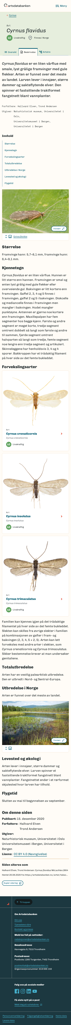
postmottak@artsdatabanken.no (31, 965)
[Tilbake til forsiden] (17, 6)
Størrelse (10, 143)
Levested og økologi (15, 176)
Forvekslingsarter (15, 156)
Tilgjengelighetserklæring (40, 1016)
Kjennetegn (11, 150)
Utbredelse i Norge (15, 170)
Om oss (18, 920)
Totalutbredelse (13, 163)
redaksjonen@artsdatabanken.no (32, 939)
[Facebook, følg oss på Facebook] (17, 991)
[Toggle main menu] (61, 6)
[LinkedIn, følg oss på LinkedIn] (28, 991)
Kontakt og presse (24, 929)
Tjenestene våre (23, 924)
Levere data (9, 1020)
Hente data (61, 1016)
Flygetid (9, 183)
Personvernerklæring (13, 1016)
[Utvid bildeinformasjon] (8, 237)
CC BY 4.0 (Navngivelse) (30, 854)
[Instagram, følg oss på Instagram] (22, 991)
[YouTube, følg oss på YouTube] (34, 991)
